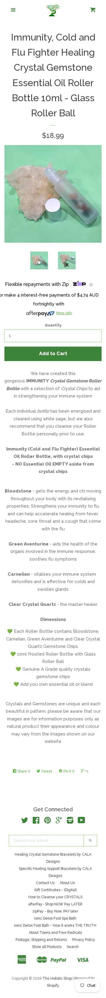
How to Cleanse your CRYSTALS (55, 897)
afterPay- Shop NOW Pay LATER (55, 904)
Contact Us (45, 883)
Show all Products (47, 947)
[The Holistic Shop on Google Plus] (58, 821)
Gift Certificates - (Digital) (55, 890)
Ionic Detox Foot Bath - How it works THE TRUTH (55, 925)
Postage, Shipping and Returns (41, 940)
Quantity (53, 325)
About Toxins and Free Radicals (55, 933)
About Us (67, 883)
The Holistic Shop (57, 978)
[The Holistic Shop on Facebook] (36, 821)
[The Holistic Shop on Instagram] (70, 821)
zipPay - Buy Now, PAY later (55, 911)
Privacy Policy (83, 940)
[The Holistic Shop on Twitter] (24, 821)
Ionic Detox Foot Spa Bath (55, 918)
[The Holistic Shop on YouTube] (81, 821)
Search (73, 947)
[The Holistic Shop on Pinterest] (47, 821)
